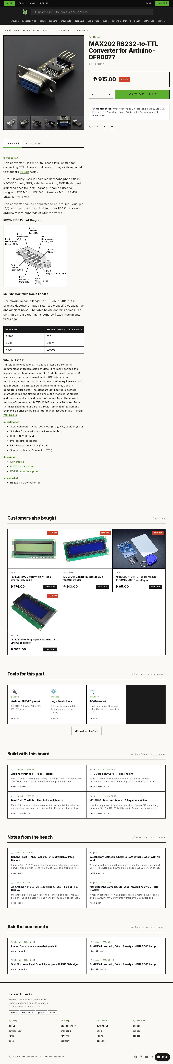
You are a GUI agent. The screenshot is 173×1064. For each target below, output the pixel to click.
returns (65, 1036)
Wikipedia (10, 414)
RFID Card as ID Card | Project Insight (111, 773)
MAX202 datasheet (22, 466)
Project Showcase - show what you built (34, 946)
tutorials (102, 1026)
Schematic (17, 461)
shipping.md (33, 143)
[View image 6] (77, 122)
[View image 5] (63, 122)
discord (101, 1041)
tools (12, 1026)
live (52, 1012)
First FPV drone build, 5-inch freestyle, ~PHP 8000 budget (123, 946)
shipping (66, 1031)
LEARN (21, 3)
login (149, 3)
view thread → (19, 951)
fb (112, 126)
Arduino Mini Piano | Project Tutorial (32, 773)
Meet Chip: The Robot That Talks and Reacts (37, 800)
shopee (137, 1026)
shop (7, 30)
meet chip (27, 1012)
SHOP (9, 3)
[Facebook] (135, 1056)
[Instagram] (141, 1056)
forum (100, 1036)
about (14, 1012)
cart (162, 3)
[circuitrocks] (4, 12)
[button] (14, 21)
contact (65, 1041)
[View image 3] (37, 122)
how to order (68, 1026)
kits (11, 1036)
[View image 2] (23, 122)
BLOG (32, 3)
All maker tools (86, 731)
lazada (137, 1031)
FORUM (44, 3)
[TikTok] (151, 1056)
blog (99, 1031)
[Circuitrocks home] (25, 12)
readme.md (13, 143)
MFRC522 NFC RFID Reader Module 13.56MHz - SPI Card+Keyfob (136, 578)
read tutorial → (20, 786)
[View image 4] (50, 122)
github (41, 1012)
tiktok (137, 1036)
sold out (50, 586)
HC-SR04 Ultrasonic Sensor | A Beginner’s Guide (118, 800)
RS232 (24, 172)
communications (21, 30)
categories (15, 1031)
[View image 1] (10, 122)
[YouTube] (146, 1056)
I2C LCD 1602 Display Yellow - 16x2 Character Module (31, 578)
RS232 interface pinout (25, 471)
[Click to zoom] (43, 75)
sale (11, 1041)
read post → (18, 873)
